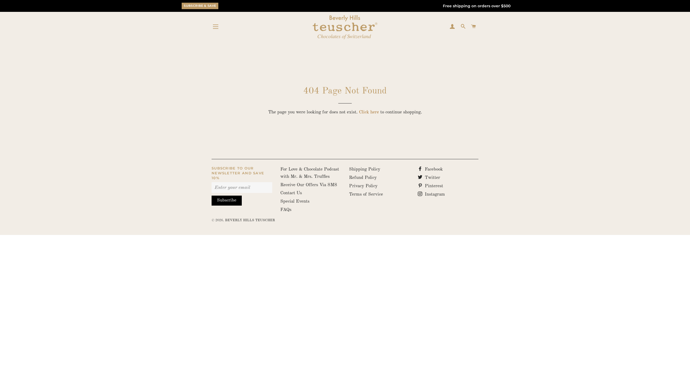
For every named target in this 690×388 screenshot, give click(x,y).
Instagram (434, 194)
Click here (369, 112)
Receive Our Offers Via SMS (308, 185)
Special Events (294, 201)
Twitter (431, 177)
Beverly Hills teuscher (250, 220)
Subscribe (226, 200)
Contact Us (291, 193)
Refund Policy (363, 177)
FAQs (285, 209)
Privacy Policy (363, 186)
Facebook (433, 169)
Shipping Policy (364, 169)
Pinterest (433, 186)
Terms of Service (366, 194)
